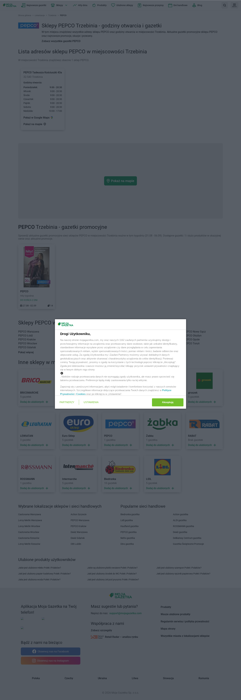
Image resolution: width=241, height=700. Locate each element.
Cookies (81, 394)
